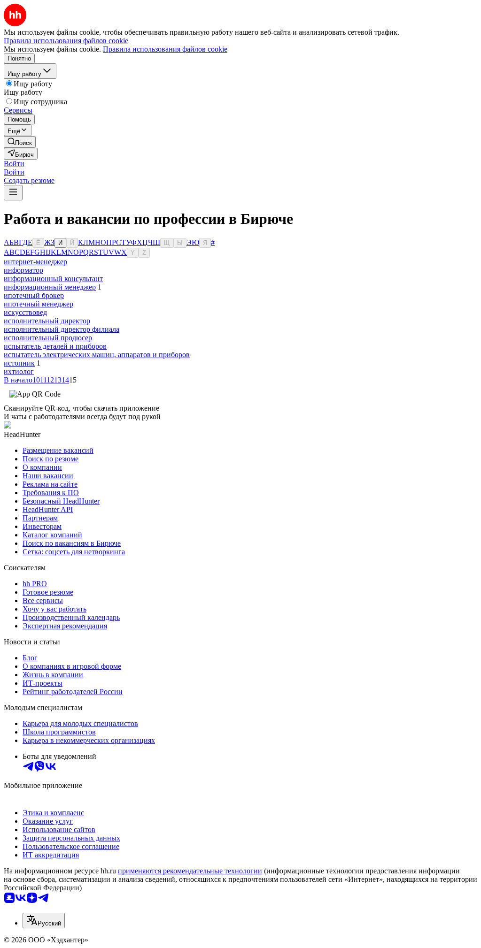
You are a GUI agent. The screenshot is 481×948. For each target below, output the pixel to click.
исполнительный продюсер (48, 338)
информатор (23, 270)
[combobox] (44, 920)
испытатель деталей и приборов (55, 346)
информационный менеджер (50, 287)
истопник (19, 363)
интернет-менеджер (35, 262)
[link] (20, 142)
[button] (14, 164)
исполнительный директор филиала (61, 329)
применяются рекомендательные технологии (190, 871)
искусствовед (25, 312)
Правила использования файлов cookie (165, 49)
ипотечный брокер (34, 295)
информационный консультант (53, 279)
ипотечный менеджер (38, 304)
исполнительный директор (47, 321)
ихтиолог (19, 371)
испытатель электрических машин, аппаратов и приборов (97, 355)
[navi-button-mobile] (13, 192)
